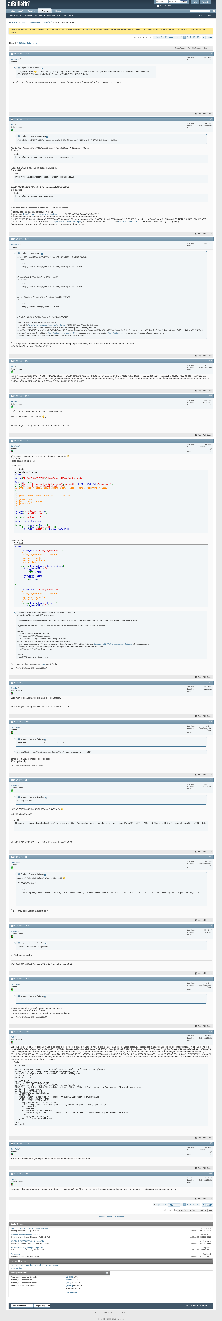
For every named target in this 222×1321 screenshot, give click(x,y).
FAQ (22, 15)
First (173, 37)
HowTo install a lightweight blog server (27, 1248)
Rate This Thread (194, 48)
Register (206, 2)
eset (12, 1265)
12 (194, 37)
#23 (210, 721)
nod (39, 1265)
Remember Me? (165, 6)
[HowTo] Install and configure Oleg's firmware (30, 1228)
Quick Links (66, 15)
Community (38, 15)
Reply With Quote (205, 114)
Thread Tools (179, 48)
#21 (210, 440)
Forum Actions (52, 15)
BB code (69, 1277)
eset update (20, 1265)
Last (208, 37)
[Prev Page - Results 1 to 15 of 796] (178, 37)
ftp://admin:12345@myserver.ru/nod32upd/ (113, 644)
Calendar (28, 15)
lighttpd (33, 1265)
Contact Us (187, 1305)
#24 (210, 780)
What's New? (17, 11)
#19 (210, 361)
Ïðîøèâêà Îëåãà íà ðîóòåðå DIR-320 (25, 1235)
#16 (210, 53)
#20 (210, 396)
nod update (47, 1265)
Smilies (69, 1280)
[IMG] (68, 1283)
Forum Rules (71, 1293)
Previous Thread (105, 1217)
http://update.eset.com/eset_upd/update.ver (43, 214)
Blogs (58, 11)
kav (27, 1265)
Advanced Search (206, 15)
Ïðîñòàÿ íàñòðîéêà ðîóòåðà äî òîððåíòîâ (27, 1241)
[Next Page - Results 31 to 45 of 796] (204, 37)
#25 (210, 857)
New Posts (14, 15)
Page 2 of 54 (161, 37)
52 (198, 37)
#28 (210, 1031)
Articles (31, 11)
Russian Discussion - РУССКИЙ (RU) (37, 22)
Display (206, 48)
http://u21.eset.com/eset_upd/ (67, 221)
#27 (210, 979)
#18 (210, 239)
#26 (210, 926)
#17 (210, 119)
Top (210, 1210)
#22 (210, 682)
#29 (210, 1143)
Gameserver (16, 1254)
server (55, 1265)
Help (195, 2)
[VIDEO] (69, 1286)
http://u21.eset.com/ (127, 221)
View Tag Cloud (17, 1268)
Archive (203, 1305)
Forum (45, 11)
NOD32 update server (27, 43)
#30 (210, 1173)
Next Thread (119, 1217)
